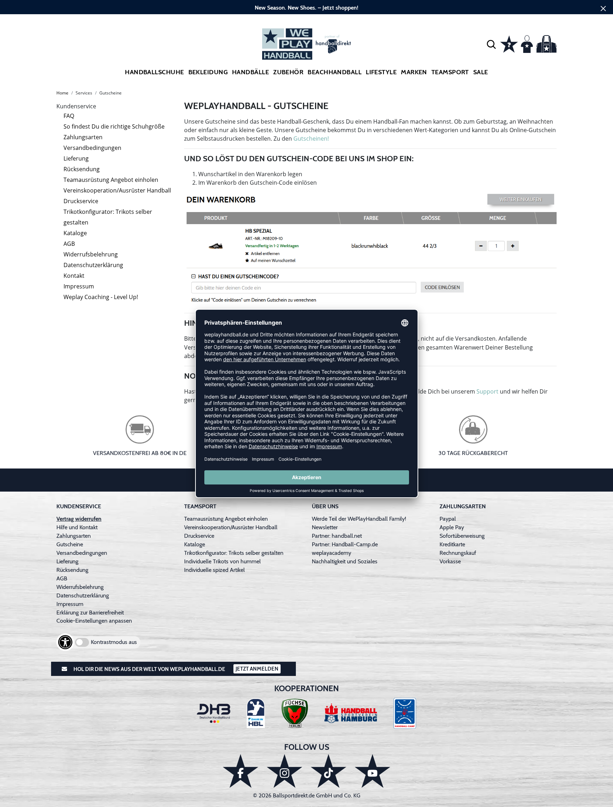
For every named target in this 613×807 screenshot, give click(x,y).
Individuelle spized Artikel (214, 570)
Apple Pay (452, 527)
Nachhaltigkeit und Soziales (344, 561)
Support (487, 391)
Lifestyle (381, 72)
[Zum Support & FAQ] (509, 43)
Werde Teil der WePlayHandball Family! (359, 518)
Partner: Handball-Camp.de (345, 544)
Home (62, 93)
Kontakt (73, 276)
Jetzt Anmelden (257, 669)
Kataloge (75, 233)
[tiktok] (328, 771)
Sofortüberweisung (462, 535)
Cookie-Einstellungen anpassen (94, 620)
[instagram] (284, 771)
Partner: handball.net (337, 535)
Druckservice (80, 201)
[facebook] (240, 771)
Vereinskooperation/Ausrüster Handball (117, 190)
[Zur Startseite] (306, 44)
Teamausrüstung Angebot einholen (110, 180)
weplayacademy (331, 552)
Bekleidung (208, 72)
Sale (480, 72)
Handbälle (250, 72)
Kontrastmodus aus (114, 642)
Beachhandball (334, 72)
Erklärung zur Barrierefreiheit (90, 612)
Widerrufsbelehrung (90, 254)
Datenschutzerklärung (93, 265)
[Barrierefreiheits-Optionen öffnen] (65, 642)
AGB (69, 244)
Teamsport (450, 72)
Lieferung (76, 158)
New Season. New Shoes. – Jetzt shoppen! (306, 7)
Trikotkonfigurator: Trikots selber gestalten (107, 217)
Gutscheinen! (311, 138)
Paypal (448, 518)
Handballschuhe (154, 72)
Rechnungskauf (458, 552)
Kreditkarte (452, 544)
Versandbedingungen (92, 148)
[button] (491, 44)
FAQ (68, 116)
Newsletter (325, 527)
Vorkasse (450, 561)
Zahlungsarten (83, 137)
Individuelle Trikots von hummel (222, 561)
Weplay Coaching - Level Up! (100, 297)
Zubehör (288, 72)
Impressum (78, 286)
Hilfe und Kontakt (77, 527)
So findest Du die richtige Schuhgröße (114, 126)
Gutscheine (69, 544)
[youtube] (372, 771)
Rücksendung (81, 169)
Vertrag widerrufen (78, 518)
